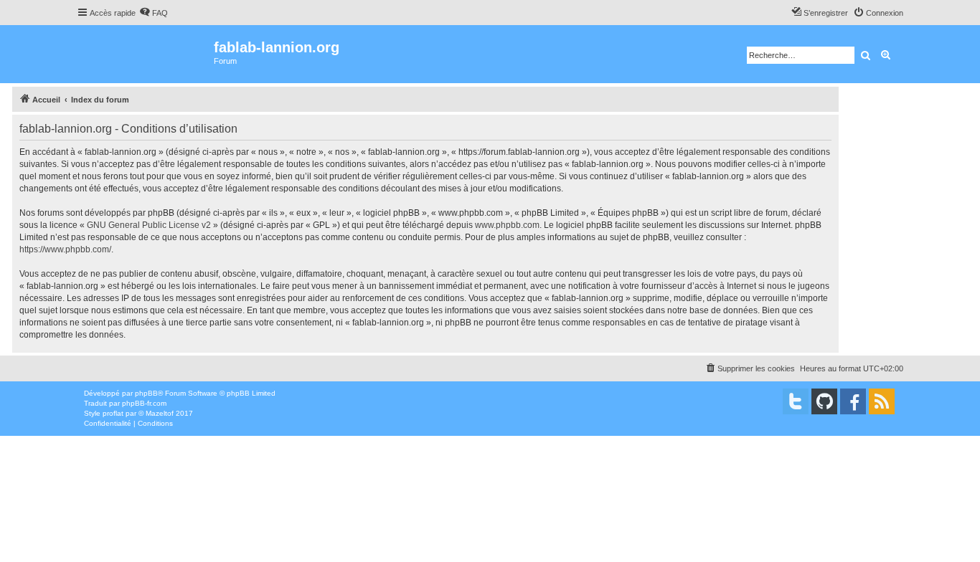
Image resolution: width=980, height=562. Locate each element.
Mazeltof (160, 413)
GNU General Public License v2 (149, 225)
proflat (113, 413)
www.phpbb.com (507, 225)
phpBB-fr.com (144, 403)
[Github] (824, 401)
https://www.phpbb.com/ (65, 249)
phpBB (146, 393)
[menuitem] (153, 13)
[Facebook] (853, 401)
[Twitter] (796, 401)
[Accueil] (145, 54)
